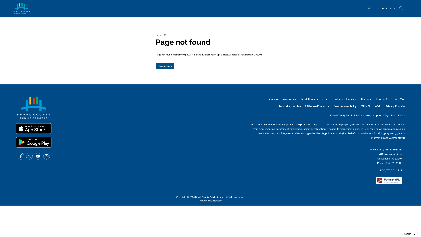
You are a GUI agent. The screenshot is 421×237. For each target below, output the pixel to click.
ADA (378, 106)
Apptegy (217, 200)
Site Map (400, 98)
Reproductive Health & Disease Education (304, 106)
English (407, 233)
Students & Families (344, 98)
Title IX (365, 106)
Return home (165, 66)
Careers (366, 98)
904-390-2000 (393, 162)
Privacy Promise (395, 106)
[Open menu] (369, 8)
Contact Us (383, 98)
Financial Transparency (282, 98)
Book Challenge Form (314, 98)
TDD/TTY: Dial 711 (391, 170)
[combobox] (410, 234)
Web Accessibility (345, 106)
